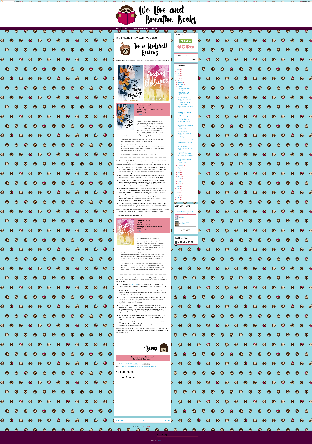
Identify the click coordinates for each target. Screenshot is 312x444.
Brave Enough (134, 284)
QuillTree (133, 366)
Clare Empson (182, 223)
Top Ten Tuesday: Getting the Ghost (184, 99)
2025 (178, 71)
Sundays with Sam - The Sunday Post (185, 107)
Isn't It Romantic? (182, 129)
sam (142, 366)
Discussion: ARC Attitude (183, 110)
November (180, 84)
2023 (178, 76)
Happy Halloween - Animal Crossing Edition (184, 89)
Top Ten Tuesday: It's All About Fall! (185, 149)
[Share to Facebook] (148, 364)
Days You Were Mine (184, 222)
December (180, 82)
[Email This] (143, 364)
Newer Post (119, 420)
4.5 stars (122, 366)
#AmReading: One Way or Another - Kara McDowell (184, 152)
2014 (178, 197)
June (179, 172)
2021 (178, 78)
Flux (129, 366)
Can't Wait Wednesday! (183, 97)
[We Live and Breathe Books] (185, 43)
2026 (178, 69)
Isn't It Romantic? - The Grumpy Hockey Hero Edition (183, 93)
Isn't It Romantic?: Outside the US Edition (185, 112)
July (179, 170)
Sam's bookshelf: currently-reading (185, 212)
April (179, 176)
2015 (178, 195)
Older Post (166, 420)
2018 (178, 188)
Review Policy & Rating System (139, 29)
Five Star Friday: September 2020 (184, 159)
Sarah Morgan (182, 217)
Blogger (159, 440)
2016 (178, 193)
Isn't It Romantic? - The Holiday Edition (185, 143)
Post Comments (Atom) (146, 426)
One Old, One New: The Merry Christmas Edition (185, 103)
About (125, 29)
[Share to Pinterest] (149, 364)
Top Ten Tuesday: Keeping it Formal (184, 133)
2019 (178, 186)
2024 (178, 73)
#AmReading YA (182, 137)
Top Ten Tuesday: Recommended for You (183, 118)
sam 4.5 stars (147, 366)
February (180, 181)
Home (118, 29)
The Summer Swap (183, 216)
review (138, 366)
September (180, 165)
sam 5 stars (153, 366)
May (179, 174)
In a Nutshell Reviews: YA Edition (184, 122)
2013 (178, 199)
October (180, 86)
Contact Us (155, 29)
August (180, 168)
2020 (178, 80)
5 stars (126, 366)
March (179, 179)
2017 (178, 190)
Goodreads (139, 114)
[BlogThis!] (145, 364)
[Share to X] (146, 364)
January (180, 183)
